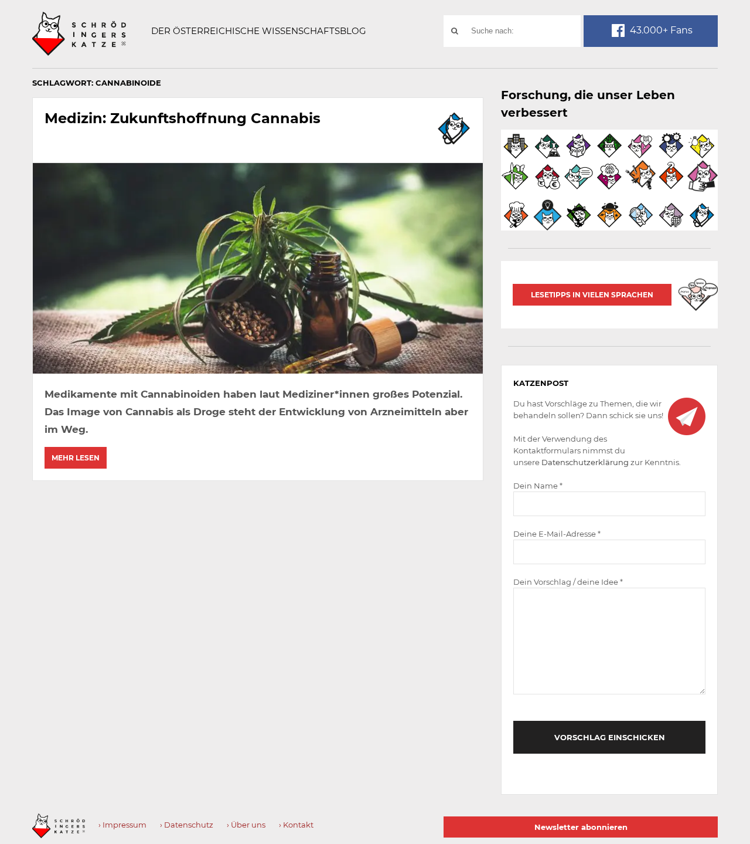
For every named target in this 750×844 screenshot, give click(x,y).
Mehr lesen (76, 457)
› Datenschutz (186, 824)
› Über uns (246, 824)
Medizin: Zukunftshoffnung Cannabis (183, 118)
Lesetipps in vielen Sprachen (592, 294)
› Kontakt (296, 824)
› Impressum (122, 824)
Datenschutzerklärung (585, 462)
